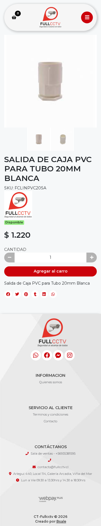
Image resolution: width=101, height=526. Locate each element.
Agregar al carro (51, 271)
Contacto (50, 421)
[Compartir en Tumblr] (35, 294)
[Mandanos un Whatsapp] (36, 355)
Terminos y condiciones (50, 414)
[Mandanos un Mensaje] (58, 355)
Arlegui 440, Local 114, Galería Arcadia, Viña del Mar (52, 474)
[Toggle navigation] (87, 17)
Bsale (61, 521)
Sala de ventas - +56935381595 (53, 453)
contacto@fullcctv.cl (53, 467)
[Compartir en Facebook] (8, 294)
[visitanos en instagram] (70, 355)
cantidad (15, 249)
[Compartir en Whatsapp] (53, 294)
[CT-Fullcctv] (50, 17)
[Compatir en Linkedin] (44, 294)
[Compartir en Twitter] (17, 294)
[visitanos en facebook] (47, 355)
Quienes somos (50, 382)
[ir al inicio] (52, 339)
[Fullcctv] (18, 204)
